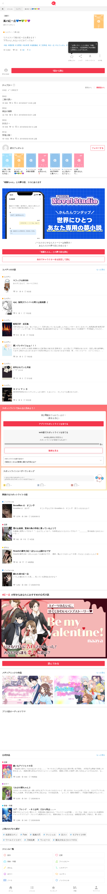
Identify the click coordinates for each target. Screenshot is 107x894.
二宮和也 (43, 45)
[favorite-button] (72, 56)
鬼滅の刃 (35, 834)
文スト (63, 834)
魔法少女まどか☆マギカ (65, 839)
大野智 (18, 45)
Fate (24, 834)
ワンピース (44, 839)
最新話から (100, 87)
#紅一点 (6, 594)
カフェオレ (60, 45)
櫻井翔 (11, 45)
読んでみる (53, 663)
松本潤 (26, 45)
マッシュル (50, 834)
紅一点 (51, 45)
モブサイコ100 (78, 834)
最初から (88, 87)
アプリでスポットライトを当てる (53, 423)
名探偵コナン (10, 834)
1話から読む (58, 70)
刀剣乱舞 (30, 839)
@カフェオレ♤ (9, 24)
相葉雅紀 (34, 45)
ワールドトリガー (12, 839)
